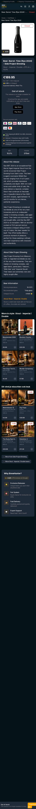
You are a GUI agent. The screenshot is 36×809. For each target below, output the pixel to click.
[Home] (4, 6)
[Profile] (29, 6)
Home (4, 18)
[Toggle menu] (25, 6)
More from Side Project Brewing (15, 457)
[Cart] (33, 6)
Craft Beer (11, 18)
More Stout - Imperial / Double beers (16, 461)
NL (21, 6)
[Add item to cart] (15, 347)
